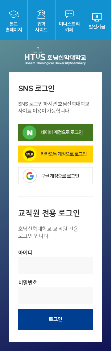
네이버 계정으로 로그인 (62, 132)
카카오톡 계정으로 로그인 (64, 154)
